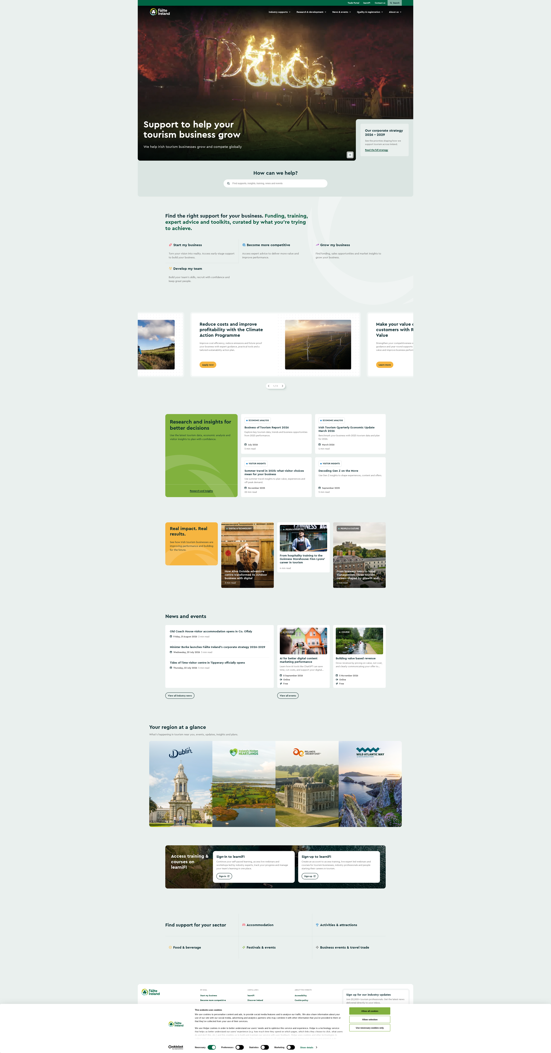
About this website (303, 990)
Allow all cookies (369, 1011)
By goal (203, 990)
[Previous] (269, 386)
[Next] (282, 386)
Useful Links (253, 990)
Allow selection (370, 1019)
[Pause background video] (350, 154)
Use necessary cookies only (370, 1028)
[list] (275, 263)
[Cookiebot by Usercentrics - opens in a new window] (175, 1047)
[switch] (240, 1047)
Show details (306, 1047)
